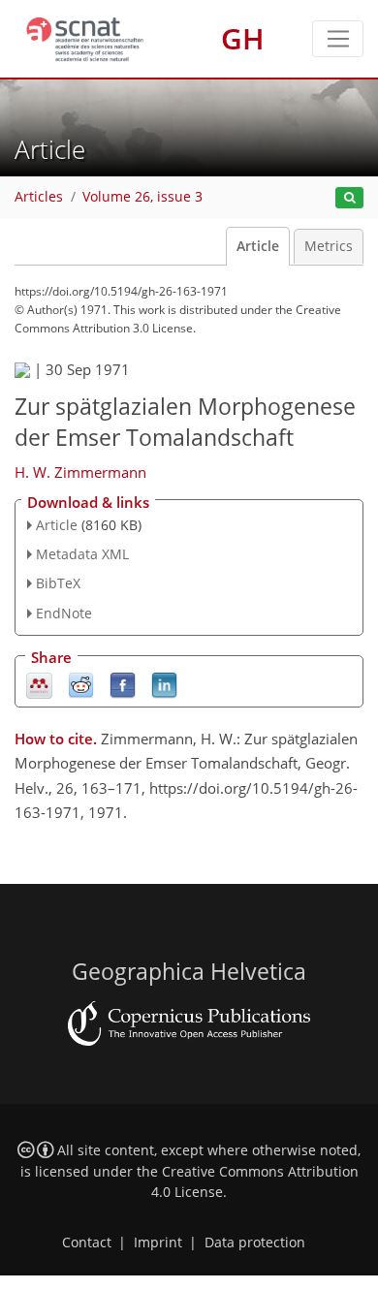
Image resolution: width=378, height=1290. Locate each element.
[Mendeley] (39, 684)
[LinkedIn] (164, 684)
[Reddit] (81, 684)
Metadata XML (82, 554)
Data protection (255, 1242)
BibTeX (58, 583)
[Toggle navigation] (337, 38)
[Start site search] (349, 198)
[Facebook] (123, 684)
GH (243, 38)
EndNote (64, 613)
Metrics (328, 246)
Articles (39, 196)
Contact (86, 1242)
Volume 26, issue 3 (142, 196)
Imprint (158, 1242)
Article (257, 246)
